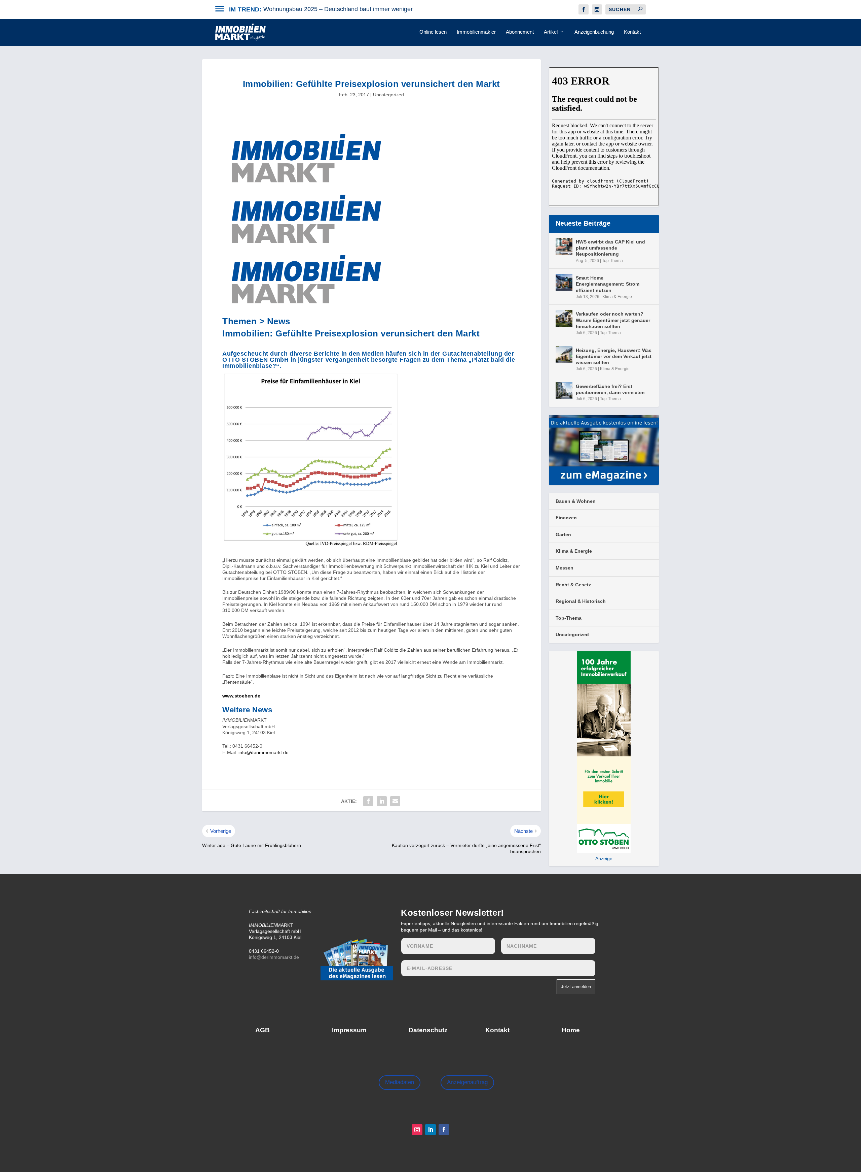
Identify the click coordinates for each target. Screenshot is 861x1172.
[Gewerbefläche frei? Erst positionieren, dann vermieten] (564, 390)
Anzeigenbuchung (594, 32)
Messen (564, 568)
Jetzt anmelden (576, 986)
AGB (262, 1030)
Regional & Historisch (581, 601)
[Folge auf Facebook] (444, 1129)
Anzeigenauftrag (467, 1082)
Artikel (551, 32)
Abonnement (520, 32)
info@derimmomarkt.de (263, 752)
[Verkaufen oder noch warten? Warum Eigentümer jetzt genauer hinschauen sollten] (564, 318)
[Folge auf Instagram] (417, 1129)
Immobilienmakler (476, 32)
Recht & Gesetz (573, 584)
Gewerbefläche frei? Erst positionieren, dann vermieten (610, 389)
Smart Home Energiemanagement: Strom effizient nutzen (607, 284)
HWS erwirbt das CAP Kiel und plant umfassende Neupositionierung (610, 248)
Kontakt (632, 32)
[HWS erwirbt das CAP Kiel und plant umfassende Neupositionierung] (564, 246)
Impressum (349, 1030)
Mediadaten (399, 1082)
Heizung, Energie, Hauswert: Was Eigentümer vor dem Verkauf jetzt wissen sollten (613, 356)
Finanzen (566, 517)
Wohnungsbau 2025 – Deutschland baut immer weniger (338, 9)
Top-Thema (612, 260)
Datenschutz (428, 1030)
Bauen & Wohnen (576, 501)
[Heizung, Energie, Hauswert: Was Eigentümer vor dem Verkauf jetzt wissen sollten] (564, 354)
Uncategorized (388, 94)
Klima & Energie (617, 296)
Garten (563, 534)
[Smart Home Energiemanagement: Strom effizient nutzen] (564, 282)
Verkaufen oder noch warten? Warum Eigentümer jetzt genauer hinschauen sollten (613, 320)
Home (571, 1030)
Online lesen (433, 32)
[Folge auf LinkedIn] (430, 1129)
